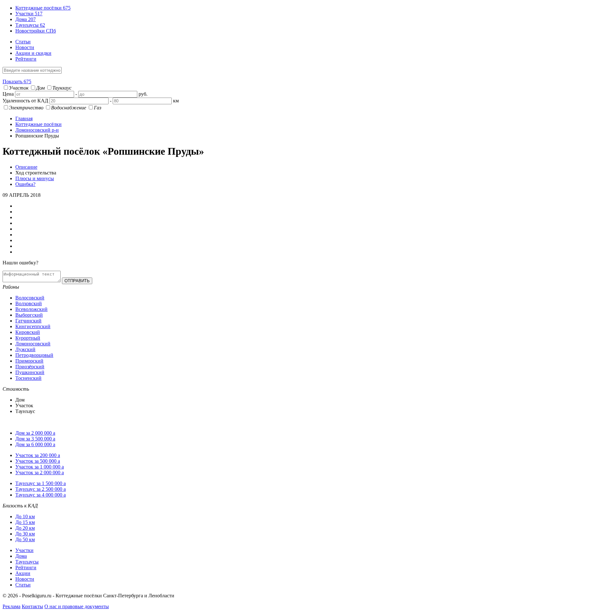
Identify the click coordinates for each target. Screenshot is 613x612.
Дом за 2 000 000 (35, 433)
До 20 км (25, 528)
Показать (17, 81)
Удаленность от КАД (25, 100)
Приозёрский (29, 366)
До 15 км (25, 522)
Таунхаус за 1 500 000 (40, 483)
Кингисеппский (32, 326)
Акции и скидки (33, 53)
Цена (8, 94)
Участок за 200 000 (37, 455)
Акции (22, 573)
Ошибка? (25, 184)
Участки (28, 13)
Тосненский (28, 378)
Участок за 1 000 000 (39, 466)
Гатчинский (28, 320)
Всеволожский (31, 309)
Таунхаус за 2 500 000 (40, 489)
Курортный (27, 338)
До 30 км (25, 533)
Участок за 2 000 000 (39, 472)
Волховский (28, 303)
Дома (25, 19)
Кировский (27, 332)
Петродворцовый (34, 355)
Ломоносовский (32, 343)
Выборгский (29, 315)
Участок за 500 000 (37, 461)
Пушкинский (29, 372)
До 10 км (25, 516)
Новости (24, 47)
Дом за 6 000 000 (35, 444)
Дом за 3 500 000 (35, 438)
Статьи (23, 41)
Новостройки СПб (35, 30)
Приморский (29, 361)
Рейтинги (25, 59)
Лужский (25, 349)
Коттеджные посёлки (43, 8)
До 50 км (25, 539)
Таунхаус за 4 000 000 (40, 495)
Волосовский (29, 297)
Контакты (32, 606)
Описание (26, 167)
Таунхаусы (30, 25)
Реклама (11, 606)
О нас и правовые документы (76, 606)
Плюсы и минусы (34, 178)
